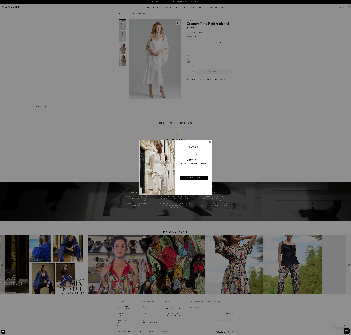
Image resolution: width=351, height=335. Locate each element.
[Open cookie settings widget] (3, 332)
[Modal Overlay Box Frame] (175, 167)
